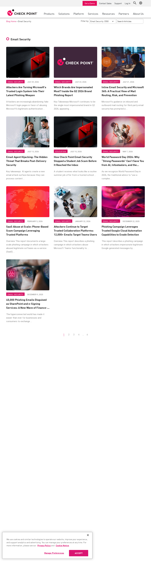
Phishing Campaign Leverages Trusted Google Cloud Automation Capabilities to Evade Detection (122, 230)
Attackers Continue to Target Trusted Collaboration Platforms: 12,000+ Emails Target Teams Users (75, 230)
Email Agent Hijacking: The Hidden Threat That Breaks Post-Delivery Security (26, 161)
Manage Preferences (54, 552)
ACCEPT (79, 553)
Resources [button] (108, 13)
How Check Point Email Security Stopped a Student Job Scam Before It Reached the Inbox (75, 161)
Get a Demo (90, 3)
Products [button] (49, 13)
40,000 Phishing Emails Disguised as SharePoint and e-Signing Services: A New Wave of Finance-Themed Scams (26, 304)
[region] (47, 545)
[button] (134, 2)
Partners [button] (124, 13)
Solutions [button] (64, 13)
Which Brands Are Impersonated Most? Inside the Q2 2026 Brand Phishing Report (73, 91)
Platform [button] (78, 13)
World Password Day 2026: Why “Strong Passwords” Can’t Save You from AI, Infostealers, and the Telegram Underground (123, 161)
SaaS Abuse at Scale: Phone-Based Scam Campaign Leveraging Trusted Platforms (27, 230)
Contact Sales (105, 3)
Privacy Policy (44, 545)
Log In (127, 3)
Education (60, 151)
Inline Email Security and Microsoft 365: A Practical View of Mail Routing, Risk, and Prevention (123, 91)
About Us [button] (138, 13)
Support (118, 3)
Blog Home (11, 21)
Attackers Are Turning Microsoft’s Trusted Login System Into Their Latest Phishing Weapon (26, 91)
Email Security (15, 82)
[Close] (88, 535)
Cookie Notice (62, 545)
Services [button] (93, 13)
